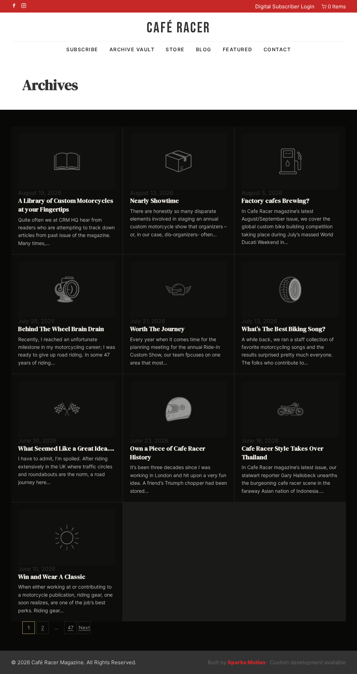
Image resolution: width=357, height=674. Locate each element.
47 (71, 627)
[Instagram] (23, 6)
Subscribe (82, 49)
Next (84, 627)
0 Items (337, 6)
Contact (277, 49)
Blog (204, 49)
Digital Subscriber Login (284, 6)
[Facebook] (14, 6)
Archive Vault (132, 49)
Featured (237, 49)
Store (175, 49)
